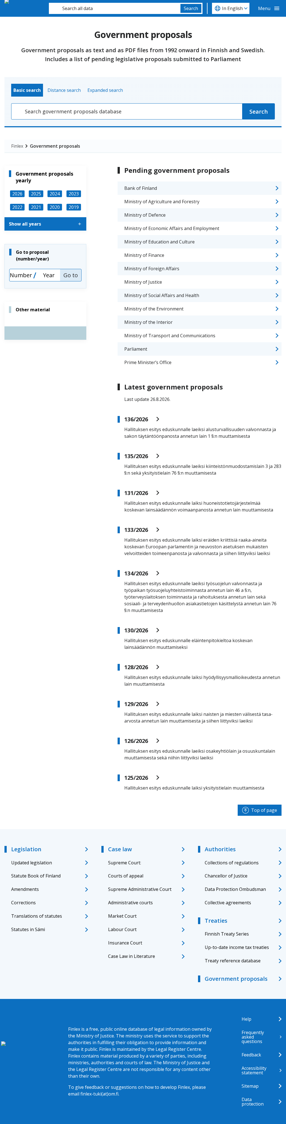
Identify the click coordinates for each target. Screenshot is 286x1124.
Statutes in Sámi (28, 929)
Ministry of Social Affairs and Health (161, 295)
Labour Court (122, 929)
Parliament (135, 349)
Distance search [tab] (64, 90)
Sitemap (250, 1086)
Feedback (251, 1055)
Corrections (23, 903)
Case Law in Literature (131, 956)
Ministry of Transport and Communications (169, 336)
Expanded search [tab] (105, 90)
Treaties (216, 920)
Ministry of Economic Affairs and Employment (171, 228)
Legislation (26, 849)
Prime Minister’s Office (147, 362)
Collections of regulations (232, 863)
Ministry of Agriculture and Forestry (161, 202)
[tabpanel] (143, 111)
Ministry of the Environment (153, 309)
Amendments (25, 889)
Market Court (122, 916)
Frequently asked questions (253, 1036)
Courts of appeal (125, 876)
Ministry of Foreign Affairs (151, 269)
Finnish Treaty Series (227, 934)
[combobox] (114, 8)
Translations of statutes (36, 916)
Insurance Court (125, 943)
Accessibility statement (254, 1070)
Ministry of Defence (145, 215)
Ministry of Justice (143, 282)
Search (191, 8)
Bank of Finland (140, 188)
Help (246, 1019)
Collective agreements (228, 903)
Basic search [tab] (27, 90)
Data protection (253, 1101)
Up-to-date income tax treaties (237, 947)
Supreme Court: (124, 863)
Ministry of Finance (144, 255)
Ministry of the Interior (148, 322)
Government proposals (55, 146)
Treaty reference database (233, 961)
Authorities (220, 849)
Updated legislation (31, 863)
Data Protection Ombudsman (235, 889)
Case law (120, 849)
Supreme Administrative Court (139, 889)
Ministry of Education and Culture (159, 242)
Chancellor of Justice (226, 876)
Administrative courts (130, 903)
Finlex (17, 146)
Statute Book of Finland (36, 876)
